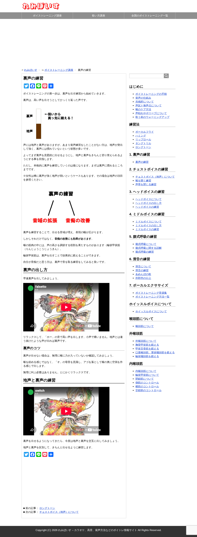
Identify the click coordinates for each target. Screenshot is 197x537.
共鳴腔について (144, 101)
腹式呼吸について (145, 244)
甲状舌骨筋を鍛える (147, 348)
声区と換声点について (148, 105)
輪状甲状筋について (147, 375)
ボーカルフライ (144, 131)
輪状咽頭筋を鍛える (147, 356)
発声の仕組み (143, 97)
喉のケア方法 (143, 109)
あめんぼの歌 (143, 274)
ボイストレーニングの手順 (151, 94)
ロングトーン (47, 508)
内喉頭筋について (145, 371)
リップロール (143, 139)
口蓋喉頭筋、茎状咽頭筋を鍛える (155, 352)
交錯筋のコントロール (148, 390)
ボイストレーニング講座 (47, 15)
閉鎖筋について (144, 378)
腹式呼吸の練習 (144, 251)
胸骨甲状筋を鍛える (147, 344)
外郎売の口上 (143, 278)
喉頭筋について (144, 326)
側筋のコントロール (147, 382)
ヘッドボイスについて (148, 199)
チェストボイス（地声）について (59, 512)
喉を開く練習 (143, 180)
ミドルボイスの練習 (147, 229)
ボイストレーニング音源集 (151, 292)
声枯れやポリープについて (151, 113)
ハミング (140, 135)
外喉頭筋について (145, 341)
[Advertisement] (98, 43)
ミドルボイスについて (148, 221)
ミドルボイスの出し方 (148, 225)
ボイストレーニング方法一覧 (152, 296)
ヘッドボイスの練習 (147, 206)
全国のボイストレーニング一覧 (149, 15)
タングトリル (143, 143)
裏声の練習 (142, 162)
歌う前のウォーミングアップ (152, 117)
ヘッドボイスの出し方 (148, 203)
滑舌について (143, 266)
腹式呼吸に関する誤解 (148, 248)
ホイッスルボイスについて (151, 311)
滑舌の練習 (142, 270)
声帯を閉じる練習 (145, 184)
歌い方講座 (98, 15)
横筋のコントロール (147, 386)
